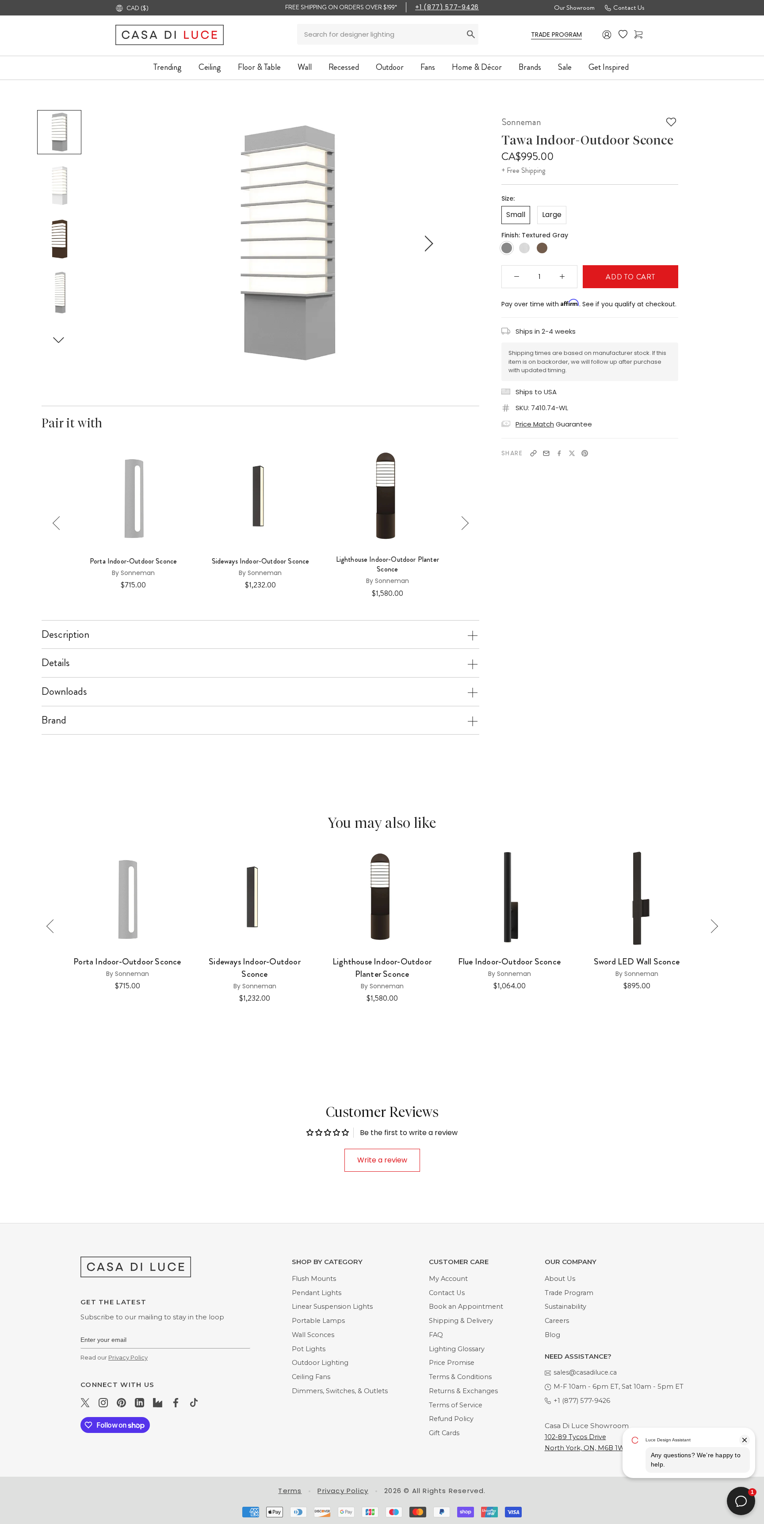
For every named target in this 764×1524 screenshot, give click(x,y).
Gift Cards (444, 1433)
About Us (560, 1279)
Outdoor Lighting (320, 1363)
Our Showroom (574, 7)
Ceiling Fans (311, 1377)
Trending (167, 67)
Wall (305, 67)
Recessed (344, 67)
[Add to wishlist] (671, 122)
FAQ (436, 1335)
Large (552, 215)
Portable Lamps (318, 1321)
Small (515, 215)
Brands (530, 67)
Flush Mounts (314, 1279)
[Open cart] (638, 34)
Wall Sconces (313, 1335)
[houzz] (157, 1402)
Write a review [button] (382, 1160)
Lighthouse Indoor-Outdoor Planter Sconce (387, 564)
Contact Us (628, 7)
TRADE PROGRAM (556, 34)
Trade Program (569, 1293)
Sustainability (565, 1307)
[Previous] (59, 523)
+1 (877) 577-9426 (447, 7)
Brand (54, 720)
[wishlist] (623, 34)
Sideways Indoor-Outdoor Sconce (260, 561)
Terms (290, 1490)
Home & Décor (477, 67)
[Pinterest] (584, 453)
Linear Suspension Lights (332, 1307)
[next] (427, 243)
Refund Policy (451, 1419)
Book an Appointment (466, 1307)
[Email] (546, 453)
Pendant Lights (316, 1293)
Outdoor (390, 67)
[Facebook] (559, 453)
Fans (427, 67)
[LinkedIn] (139, 1402)
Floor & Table (259, 67)
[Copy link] (533, 453)
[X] (572, 453)
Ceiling (210, 67)
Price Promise (451, 1363)
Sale (565, 67)
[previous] (146, 243)
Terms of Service (455, 1405)
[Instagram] (103, 1402)
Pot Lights (308, 1349)
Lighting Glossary (457, 1349)
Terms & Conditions (460, 1377)
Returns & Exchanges (463, 1391)
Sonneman (521, 122)
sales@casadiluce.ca (585, 1372)
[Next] (462, 523)
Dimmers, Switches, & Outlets (340, 1391)
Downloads (64, 691)
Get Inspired (608, 67)
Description (65, 634)
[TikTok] (194, 1402)
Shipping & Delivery (461, 1321)
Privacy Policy (128, 1357)
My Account (448, 1279)
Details (56, 662)
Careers (557, 1321)
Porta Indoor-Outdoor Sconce (133, 561)
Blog (552, 1335)
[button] (59, 340)
